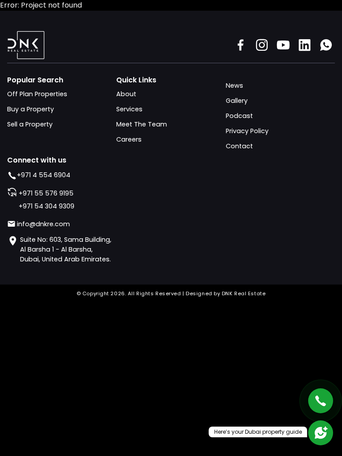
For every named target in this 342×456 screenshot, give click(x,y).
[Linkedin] (305, 45)
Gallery (237, 100)
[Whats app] (326, 45)
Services (129, 109)
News (234, 85)
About (126, 94)
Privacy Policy (247, 130)
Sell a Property (30, 124)
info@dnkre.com (43, 224)
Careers (129, 139)
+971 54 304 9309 (46, 206)
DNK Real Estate (243, 293)
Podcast (239, 115)
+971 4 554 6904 (43, 175)
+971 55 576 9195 (46, 193)
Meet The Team (141, 124)
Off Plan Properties (37, 94)
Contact (239, 146)
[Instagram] (262, 45)
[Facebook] (240, 45)
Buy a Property (30, 109)
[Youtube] (283, 45)
